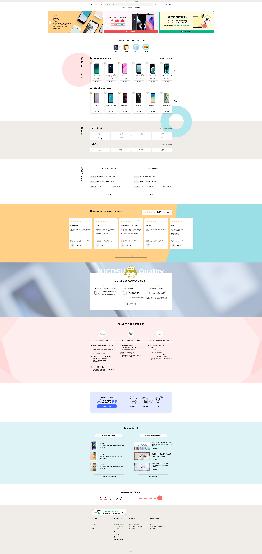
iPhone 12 (153, 76)
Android (93, 528)
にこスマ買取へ (107, 406)
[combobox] (129, 4)
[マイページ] (156, 4)
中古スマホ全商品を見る (166, 128)
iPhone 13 (97, 76)
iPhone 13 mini (167, 76)
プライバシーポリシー (154, 528)
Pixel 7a (138, 105)
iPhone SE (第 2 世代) (139, 76)
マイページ (105, 524)
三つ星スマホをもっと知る (131, 304)
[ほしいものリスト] (158, 4)
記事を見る (154, 448)
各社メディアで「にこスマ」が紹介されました (150, 176)
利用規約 (151, 524)
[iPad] (136, 47)
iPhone (93, 526)
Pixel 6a (96, 105)
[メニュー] (91, 4)
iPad (93, 530)
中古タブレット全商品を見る (165, 144)
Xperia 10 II (153, 105)
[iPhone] (116, 47)
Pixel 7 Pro (166, 105)
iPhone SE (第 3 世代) (111, 76)
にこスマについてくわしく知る (147, 498)
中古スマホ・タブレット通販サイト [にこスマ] (138, 522)
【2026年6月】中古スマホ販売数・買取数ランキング (108, 186)
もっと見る (109, 194)
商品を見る (97, 81)
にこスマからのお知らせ (118, 526)
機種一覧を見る (103, 447)
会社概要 (151, 522)
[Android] (126, 47)
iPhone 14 (125, 76)
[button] (175, 70)
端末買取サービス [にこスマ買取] (135, 524)
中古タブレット (95, 524)
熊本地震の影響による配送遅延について (105, 181)
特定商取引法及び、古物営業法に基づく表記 (158, 526)
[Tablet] (145, 47)
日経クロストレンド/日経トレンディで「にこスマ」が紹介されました (155, 186)
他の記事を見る (153, 476)
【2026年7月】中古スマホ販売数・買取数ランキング (108, 176)
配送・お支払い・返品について (120, 524)
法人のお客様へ (132, 528)
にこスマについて (117, 522)
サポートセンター (106, 522)
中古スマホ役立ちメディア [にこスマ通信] (137, 526)
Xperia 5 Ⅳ (124, 105)
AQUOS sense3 (111, 105)
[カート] (161, 4)
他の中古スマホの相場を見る (109, 476)
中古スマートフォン (95, 522)
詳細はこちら (133, 345)
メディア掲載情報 (117, 528)
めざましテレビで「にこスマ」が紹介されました (151, 181)
